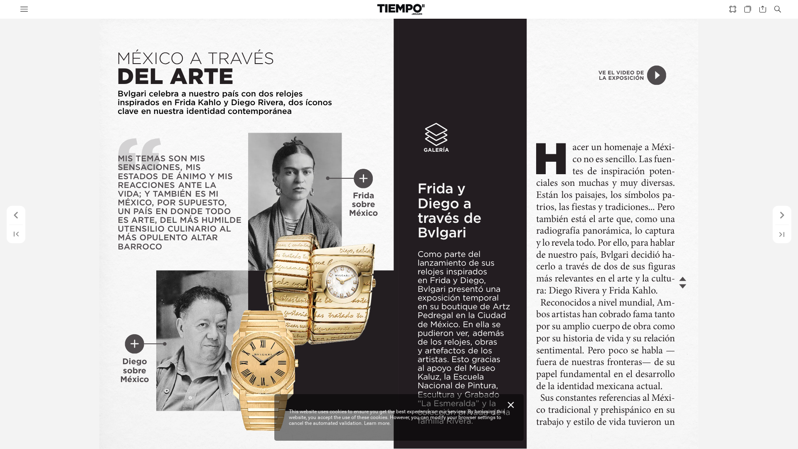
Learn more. (377, 423)
